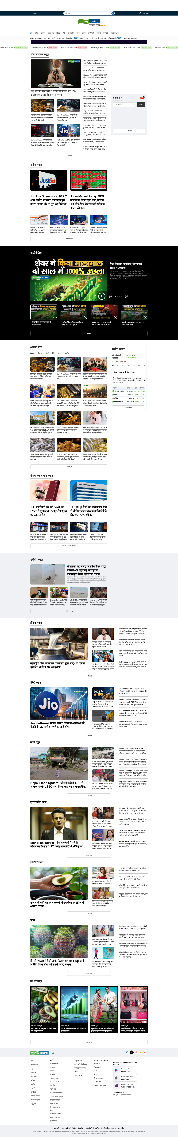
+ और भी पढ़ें (69, 466)
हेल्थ (78, 33)
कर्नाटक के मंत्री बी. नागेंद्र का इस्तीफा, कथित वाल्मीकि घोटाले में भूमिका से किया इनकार (94, 97)
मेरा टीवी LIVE (115, 33)
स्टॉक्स (52, 1071)
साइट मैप (113, 1128)
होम (31, 33)
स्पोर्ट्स (97, 38)
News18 (97, 1063)
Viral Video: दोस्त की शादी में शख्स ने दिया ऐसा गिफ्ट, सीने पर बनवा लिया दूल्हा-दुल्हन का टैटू (98, 602)
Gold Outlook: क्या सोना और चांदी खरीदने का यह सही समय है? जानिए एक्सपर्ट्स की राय (68, 429)
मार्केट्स (33, 1080)
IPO (63, 33)
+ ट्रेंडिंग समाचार (69, 611)
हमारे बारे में (57, 1128)
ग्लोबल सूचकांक (112, 38)
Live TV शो (34, 1088)
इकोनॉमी (52, 1074)
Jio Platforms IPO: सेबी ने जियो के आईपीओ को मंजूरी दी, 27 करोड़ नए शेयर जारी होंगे (68, 142)
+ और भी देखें (128, 407)
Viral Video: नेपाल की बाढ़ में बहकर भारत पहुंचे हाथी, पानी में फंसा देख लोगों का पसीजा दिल (79, 602)
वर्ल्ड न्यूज (35, 742)
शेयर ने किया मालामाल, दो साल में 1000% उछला (41, 323)
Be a (103, 25)
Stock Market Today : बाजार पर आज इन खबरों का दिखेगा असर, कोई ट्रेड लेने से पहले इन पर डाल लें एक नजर (58, 230)
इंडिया (58, 33)
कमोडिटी (105, 33)
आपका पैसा (50, 33)
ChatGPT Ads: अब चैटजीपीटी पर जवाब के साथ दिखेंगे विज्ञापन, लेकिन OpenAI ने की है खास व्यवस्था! (98, 537)
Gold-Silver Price (36, 38)
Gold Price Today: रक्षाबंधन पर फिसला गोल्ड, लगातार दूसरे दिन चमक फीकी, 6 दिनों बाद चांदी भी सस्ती (67, 456)
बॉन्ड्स (76, 1072)
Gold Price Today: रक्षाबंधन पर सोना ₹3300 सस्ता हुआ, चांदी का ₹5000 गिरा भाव (67, 117)
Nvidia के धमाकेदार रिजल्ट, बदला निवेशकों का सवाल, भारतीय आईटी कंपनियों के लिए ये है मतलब (79, 537)
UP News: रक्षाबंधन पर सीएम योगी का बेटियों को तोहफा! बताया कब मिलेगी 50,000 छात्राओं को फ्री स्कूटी (94, 105)
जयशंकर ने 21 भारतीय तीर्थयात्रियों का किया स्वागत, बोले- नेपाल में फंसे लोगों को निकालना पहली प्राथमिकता (95, 119)
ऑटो (53, 38)
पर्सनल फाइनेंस (35, 1100)
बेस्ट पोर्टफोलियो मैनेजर (81, 1064)
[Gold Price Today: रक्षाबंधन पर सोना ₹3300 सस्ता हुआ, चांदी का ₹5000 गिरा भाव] (68, 105)
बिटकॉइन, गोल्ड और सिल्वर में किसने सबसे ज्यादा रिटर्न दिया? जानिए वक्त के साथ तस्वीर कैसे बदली (42, 117)
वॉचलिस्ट (33, 1084)
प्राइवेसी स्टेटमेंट (90, 1128)
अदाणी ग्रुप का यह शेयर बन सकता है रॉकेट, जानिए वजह (132, 323)
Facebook (127, 1052)
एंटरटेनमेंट (103, 38)
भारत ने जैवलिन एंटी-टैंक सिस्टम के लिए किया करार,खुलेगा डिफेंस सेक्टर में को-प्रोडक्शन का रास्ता (94, 90)
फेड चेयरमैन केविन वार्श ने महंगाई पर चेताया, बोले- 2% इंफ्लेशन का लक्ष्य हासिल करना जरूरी (53, 92)
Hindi (35, 13)
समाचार (43, 33)
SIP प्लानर (53, 1121)
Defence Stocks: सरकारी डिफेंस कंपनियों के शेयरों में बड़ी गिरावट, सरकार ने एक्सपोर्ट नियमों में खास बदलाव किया (42, 142)
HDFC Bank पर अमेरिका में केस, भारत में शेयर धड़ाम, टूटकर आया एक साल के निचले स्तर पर (39, 537)
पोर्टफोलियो (34, 1076)
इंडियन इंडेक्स (70, 38)
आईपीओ (52, 1085)
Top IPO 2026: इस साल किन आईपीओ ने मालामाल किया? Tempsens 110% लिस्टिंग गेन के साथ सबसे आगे (95, 112)
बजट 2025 (34, 1065)
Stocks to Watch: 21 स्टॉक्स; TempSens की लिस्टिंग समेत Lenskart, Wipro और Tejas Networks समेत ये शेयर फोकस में (38, 230)
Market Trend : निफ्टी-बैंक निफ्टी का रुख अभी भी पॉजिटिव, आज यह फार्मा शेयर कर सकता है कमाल (98, 230)
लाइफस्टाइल (60, 38)
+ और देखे (69, 156)
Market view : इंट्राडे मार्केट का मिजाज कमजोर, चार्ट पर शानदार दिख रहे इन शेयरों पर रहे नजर (79, 230)
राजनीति (33, 1072)
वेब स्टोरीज (71, 33)
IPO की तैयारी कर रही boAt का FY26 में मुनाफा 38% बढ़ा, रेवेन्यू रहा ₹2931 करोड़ (48, 510)
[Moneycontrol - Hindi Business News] (89, 23)
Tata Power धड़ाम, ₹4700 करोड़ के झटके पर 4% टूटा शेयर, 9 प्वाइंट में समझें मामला (59, 536)
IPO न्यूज (35, 682)
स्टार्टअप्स (53, 1089)
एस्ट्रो (91, 38)
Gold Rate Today (56, 1093)
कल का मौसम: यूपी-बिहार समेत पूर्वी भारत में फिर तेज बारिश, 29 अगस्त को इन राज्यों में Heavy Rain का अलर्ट (95, 140)
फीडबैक (74, 1128)
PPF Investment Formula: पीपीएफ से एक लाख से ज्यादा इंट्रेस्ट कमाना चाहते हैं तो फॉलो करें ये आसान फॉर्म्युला (95, 429)
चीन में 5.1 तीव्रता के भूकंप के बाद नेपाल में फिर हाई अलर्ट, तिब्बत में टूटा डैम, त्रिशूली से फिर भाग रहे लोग (95, 147)
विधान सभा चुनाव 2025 (57, 1107)
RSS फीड (121, 1128)
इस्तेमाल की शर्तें (100, 1128)
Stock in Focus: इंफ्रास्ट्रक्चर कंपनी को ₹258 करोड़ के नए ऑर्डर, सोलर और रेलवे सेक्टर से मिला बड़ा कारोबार (95, 76)
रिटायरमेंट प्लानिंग (55, 1113)
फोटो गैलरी (91, 33)
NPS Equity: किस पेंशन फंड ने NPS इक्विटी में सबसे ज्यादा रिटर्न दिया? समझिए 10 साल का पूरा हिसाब (95, 403)
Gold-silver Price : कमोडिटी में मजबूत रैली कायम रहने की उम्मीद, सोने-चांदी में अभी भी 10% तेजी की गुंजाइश (94, 69)
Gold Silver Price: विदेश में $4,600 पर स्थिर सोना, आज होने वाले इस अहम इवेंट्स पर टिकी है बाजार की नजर (95, 456)
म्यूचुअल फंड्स (54, 1078)
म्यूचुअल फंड (34, 1104)
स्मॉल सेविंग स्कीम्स (79, 1068)
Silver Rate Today (56, 1096)
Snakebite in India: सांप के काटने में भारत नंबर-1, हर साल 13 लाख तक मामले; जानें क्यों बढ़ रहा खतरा (59, 602)
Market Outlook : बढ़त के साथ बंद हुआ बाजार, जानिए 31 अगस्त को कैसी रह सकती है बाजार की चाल (95, 126)
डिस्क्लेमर (80, 1128)
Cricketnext (98, 1078)
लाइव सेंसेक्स (78, 1061)
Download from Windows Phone (125, 1085)
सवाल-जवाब (78, 1075)
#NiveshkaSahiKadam (130, 38)
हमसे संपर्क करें (66, 1128)
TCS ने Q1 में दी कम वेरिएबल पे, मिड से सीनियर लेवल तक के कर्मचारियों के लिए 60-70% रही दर (88, 510)
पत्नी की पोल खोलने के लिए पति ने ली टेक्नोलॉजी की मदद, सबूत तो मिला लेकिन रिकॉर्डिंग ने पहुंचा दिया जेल (38, 602)
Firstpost (97, 1067)
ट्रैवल (83, 33)
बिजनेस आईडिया (55, 1100)
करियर (108, 1128)
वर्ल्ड (45, 38)
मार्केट (36, 33)
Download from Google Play (125, 1070)
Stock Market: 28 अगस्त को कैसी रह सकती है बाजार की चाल (101, 323)
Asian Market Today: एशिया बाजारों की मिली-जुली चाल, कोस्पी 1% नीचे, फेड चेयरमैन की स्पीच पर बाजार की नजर (87, 202)
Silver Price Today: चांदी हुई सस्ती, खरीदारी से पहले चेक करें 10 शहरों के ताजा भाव (42, 456)
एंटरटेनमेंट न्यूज (38, 802)
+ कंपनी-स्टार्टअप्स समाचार (69, 546)
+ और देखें (129, 131)
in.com (96, 1074)
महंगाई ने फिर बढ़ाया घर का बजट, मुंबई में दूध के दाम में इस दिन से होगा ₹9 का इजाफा (95, 83)
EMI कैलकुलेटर (55, 1117)
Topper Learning (100, 1085)
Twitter (132, 1052)
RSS (141, 1052)
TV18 (96, 1071)
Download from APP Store (125, 1078)
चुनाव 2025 (54, 1103)
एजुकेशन (81, 38)
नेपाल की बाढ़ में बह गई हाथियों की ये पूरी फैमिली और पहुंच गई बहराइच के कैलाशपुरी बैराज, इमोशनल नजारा (86, 570)
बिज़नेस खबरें (54, 1063)
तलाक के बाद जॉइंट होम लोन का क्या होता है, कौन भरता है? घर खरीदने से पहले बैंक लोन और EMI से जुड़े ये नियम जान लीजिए (95, 376)
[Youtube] (145, 1052)
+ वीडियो (89, 333)
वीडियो (99, 33)
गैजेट (49, 38)
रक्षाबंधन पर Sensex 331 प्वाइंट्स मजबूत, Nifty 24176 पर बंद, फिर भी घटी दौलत (94, 133)
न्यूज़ (32, 1069)
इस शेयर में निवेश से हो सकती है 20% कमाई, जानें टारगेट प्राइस (72, 323)
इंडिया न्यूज (36, 622)
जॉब (87, 38)
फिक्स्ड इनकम (35, 1096)
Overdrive (97, 1082)
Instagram (136, 1052)
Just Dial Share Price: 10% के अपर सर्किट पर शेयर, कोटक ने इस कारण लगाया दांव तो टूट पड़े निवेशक (48, 200)
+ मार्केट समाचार (69, 239)
